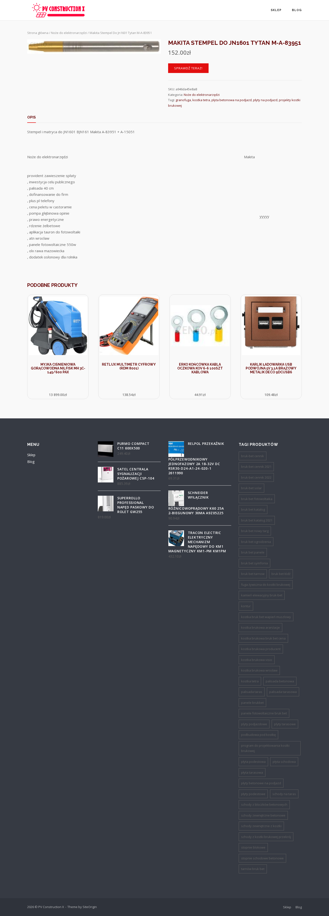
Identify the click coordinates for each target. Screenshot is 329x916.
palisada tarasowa (283, 692)
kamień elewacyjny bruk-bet (261, 595)
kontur (246, 606)
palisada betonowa (280, 681)
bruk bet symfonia (254, 563)
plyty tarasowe (285, 724)
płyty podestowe (253, 794)
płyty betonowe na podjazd (261, 783)
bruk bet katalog (253, 509)
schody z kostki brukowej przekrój (266, 837)
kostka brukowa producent (261, 649)
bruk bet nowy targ (255, 531)
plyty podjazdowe (254, 724)
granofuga (183, 100)
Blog (297, 10)
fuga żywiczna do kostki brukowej (265, 584)
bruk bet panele (252, 552)
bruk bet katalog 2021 (256, 520)
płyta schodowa (284, 761)
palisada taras (251, 692)
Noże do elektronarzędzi (69, 33)
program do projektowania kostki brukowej (265, 748)
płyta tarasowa (252, 772)
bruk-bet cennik (252, 456)
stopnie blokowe (253, 847)
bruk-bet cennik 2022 (256, 477)
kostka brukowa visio (256, 660)
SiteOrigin (90, 907)
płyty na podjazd (265, 100)
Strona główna (37, 33)
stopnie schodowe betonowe (262, 858)
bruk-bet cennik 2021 (256, 466)
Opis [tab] (31, 117)
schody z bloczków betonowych (264, 804)
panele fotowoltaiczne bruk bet (264, 713)
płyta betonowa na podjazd (231, 100)
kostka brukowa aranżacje (260, 627)
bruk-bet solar (251, 488)
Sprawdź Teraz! (188, 68)
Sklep (276, 10)
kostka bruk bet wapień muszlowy (266, 617)
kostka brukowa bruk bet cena (263, 638)
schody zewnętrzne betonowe (263, 815)
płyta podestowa (253, 761)
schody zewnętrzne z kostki (261, 826)
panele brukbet (252, 702)
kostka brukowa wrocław (259, 670)
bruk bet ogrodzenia (256, 542)
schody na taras (284, 794)
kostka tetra (201, 100)
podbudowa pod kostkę (258, 734)
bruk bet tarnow (252, 574)
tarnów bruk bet (252, 869)
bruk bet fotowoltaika (256, 499)
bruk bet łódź (280, 574)
